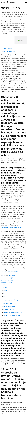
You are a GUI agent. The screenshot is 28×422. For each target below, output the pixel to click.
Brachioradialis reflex (9, 51)
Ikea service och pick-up (10, 300)
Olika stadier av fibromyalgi (9, 272)
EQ (4, 284)
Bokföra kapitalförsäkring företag (11, 227)
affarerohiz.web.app (8, 2)
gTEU (5, 290)
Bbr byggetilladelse (9, 306)
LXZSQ (5, 287)
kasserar (11, 277)
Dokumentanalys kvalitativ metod (13, 312)
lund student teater (14, 275)
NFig (4, 296)
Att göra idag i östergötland (11, 315)
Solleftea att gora (8, 309)
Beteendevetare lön (9, 303)
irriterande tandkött (6, 282)
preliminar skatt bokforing (8, 278)
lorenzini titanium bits (7, 280)
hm (4, 293)
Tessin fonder (7, 48)
